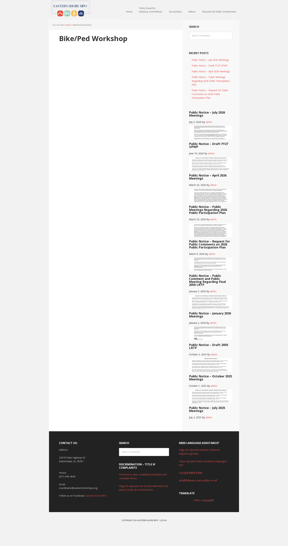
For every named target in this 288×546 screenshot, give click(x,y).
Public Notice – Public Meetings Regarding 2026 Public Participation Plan (211, 80)
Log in (163, 520)
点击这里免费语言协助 (190, 472)
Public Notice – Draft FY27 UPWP (210, 65)
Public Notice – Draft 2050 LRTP (208, 346)
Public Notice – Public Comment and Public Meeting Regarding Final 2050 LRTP (207, 280)
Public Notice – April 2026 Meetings (211, 71)
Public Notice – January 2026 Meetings (210, 314)
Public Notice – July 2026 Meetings (210, 59)
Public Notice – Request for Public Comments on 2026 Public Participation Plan (210, 94)
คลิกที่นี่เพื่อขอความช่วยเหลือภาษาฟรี (198, 480)
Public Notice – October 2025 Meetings (210, 377)
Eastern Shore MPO (70, 8)
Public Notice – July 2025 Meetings (207, 409)
